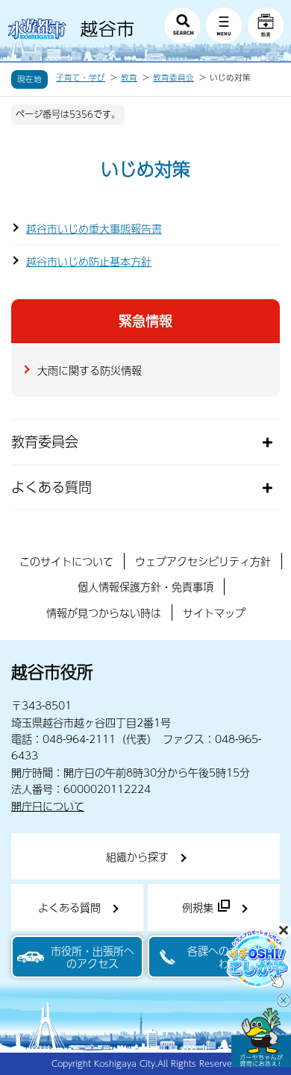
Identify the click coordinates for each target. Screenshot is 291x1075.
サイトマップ (214, 612)
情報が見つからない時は (103, 612)
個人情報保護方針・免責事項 (145, 586)
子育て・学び (80, 78)
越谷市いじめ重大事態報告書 (94, 228)
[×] (261, 1038)
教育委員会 (173, 78)
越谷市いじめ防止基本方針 (88, 261)
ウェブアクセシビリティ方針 (203, 561)
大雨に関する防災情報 (89, 370)
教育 (129, 78)
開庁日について (47, 805)
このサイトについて (66, 561)
